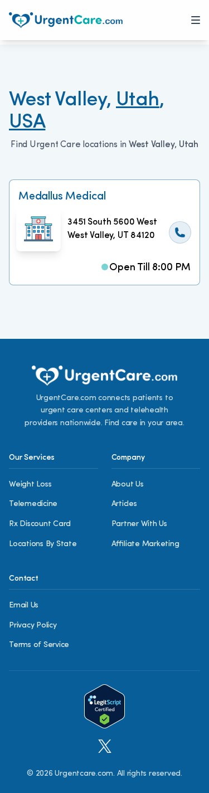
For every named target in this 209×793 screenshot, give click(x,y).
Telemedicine (33, 504)
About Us (127, 484)
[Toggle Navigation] (196, 20)
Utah (137, 100)
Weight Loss (30, 484)
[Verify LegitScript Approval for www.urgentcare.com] (104, 706)
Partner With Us (139, 524)
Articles (124, 504)
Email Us (23, 605)
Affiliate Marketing (145, 544)
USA (27, 123)
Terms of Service (39, 645)
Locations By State (43, 544)
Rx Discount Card (40, 524)
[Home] (66, 20)
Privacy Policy (33, 625)
